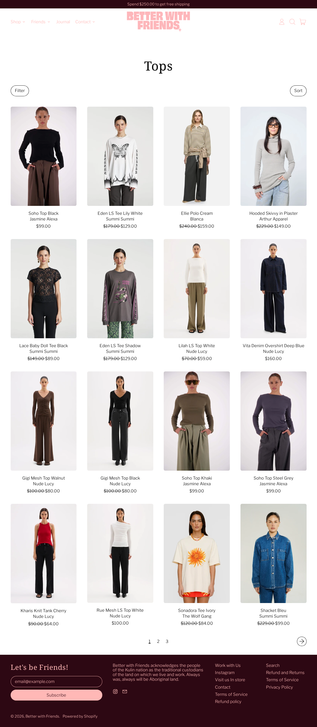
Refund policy (228, 701)
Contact (222, 687)
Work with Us (228, 665)
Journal (63, 21)
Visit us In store (230, 679)
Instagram (225, 672)
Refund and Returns (285, 672)
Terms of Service (231, 694)
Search (273, 665)
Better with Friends (42, 716)
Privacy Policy (279, 687)
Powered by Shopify (80, 716)
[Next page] (301, 641)
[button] (292, 21)
